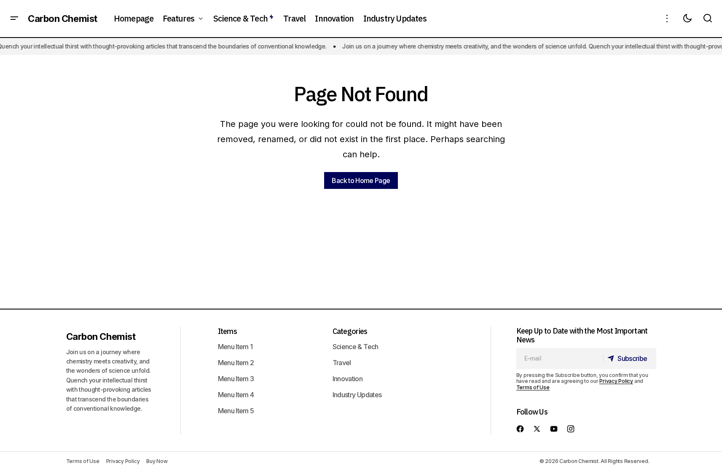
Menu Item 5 (236, 410)
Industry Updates (357, 394)
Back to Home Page (361, 180)
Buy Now (156, 461)
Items (227, 331)
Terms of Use (533, 387)
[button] (14, 18)
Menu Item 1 (235, 346)
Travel (342, 362)
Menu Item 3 (236, 378)
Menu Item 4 (236, 394)
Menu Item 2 (236, 362)
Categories (350, 331)
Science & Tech (355, 346)
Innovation (348, 378)
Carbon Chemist (62, 18)
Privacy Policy (616, 381)
